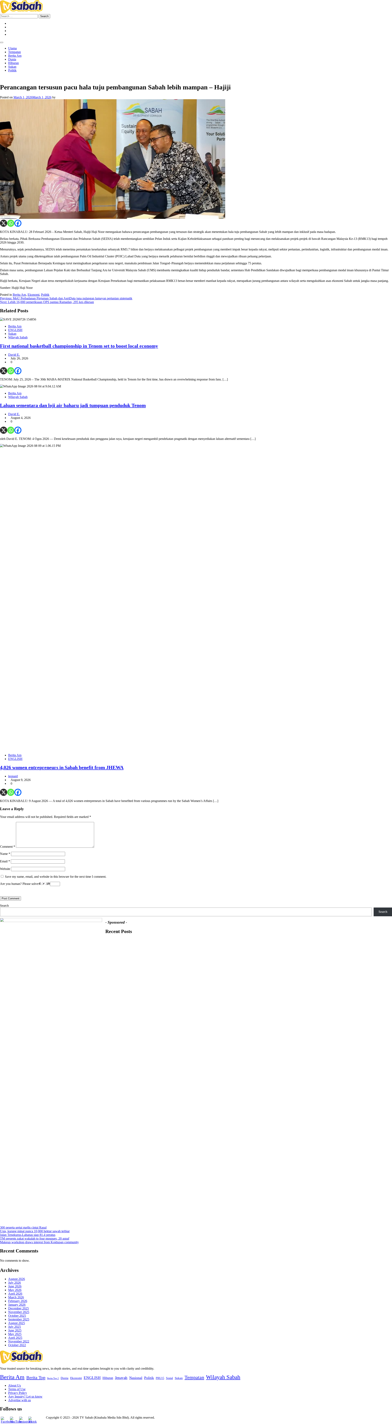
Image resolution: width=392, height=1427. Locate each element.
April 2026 (15, 1293)
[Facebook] (17, 223)
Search (4, 905)
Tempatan (14, 52)
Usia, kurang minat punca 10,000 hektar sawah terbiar (35, 1231)
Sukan (12, 66)
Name (5, 853)
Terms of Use (17, 1389)
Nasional (135, 1378)
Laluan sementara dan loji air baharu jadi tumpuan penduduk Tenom (73, 405)
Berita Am (14, 55)
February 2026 (17, 1301)
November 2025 (18, 1312)
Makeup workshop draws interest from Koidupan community (39, 1242)
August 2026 (16, 1279)
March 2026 (16, 1297)
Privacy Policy (17, 1393)
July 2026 (14, 1282)
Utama (12, 48)
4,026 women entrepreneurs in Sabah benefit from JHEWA (62, 767)
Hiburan (13, 63)
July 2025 (14, 1326)
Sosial (169, 1378)
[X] (3, 223)
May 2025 (14, 1334)
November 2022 (18, 1341)
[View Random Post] (1, 77)
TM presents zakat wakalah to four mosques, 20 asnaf (34, 1238)
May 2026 (14, 1290)
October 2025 (17, 1315)
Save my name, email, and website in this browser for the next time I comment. (55, 876)
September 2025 (18, 1319)
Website (5, 869)
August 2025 (16, 1323)
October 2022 (17, 1345)
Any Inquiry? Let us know (25, 1396)
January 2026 (17, 1304)
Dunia (12, 59)
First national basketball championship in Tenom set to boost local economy (79, 346)
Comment (7, 846)
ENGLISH (15, 330)
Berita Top (35, 1377)
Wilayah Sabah (18, 337)
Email (5, 861)
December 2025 (18, 1308)
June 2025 (14, 1330)
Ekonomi (33, 294)
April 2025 (15, 1337)
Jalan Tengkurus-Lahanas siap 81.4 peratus (27, 1235)
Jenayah (121, 1378)
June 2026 (14, 1286)
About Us (14, 1385)
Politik (12, 70)
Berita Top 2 (53, 1378)
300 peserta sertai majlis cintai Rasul (23, 1227)
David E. (14, 354)
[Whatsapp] (10, 223)
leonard (13, 776)
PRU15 (160, 1378)
